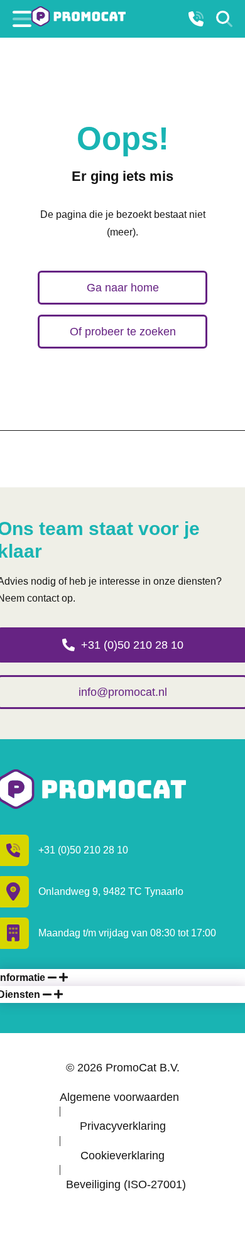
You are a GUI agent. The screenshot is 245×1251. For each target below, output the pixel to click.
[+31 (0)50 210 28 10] (196, 18)
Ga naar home (123, 287)
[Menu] (22, 19)
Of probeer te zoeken (123, 331)
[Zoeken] (224, 19)
